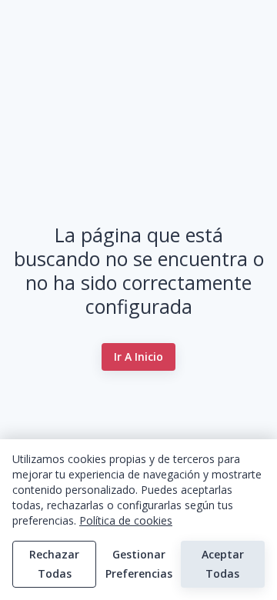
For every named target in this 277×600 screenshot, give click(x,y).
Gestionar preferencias (138, 564)
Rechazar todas (54, 564)
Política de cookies (125, 520)
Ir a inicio (138, 356)
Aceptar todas (223, 564)
